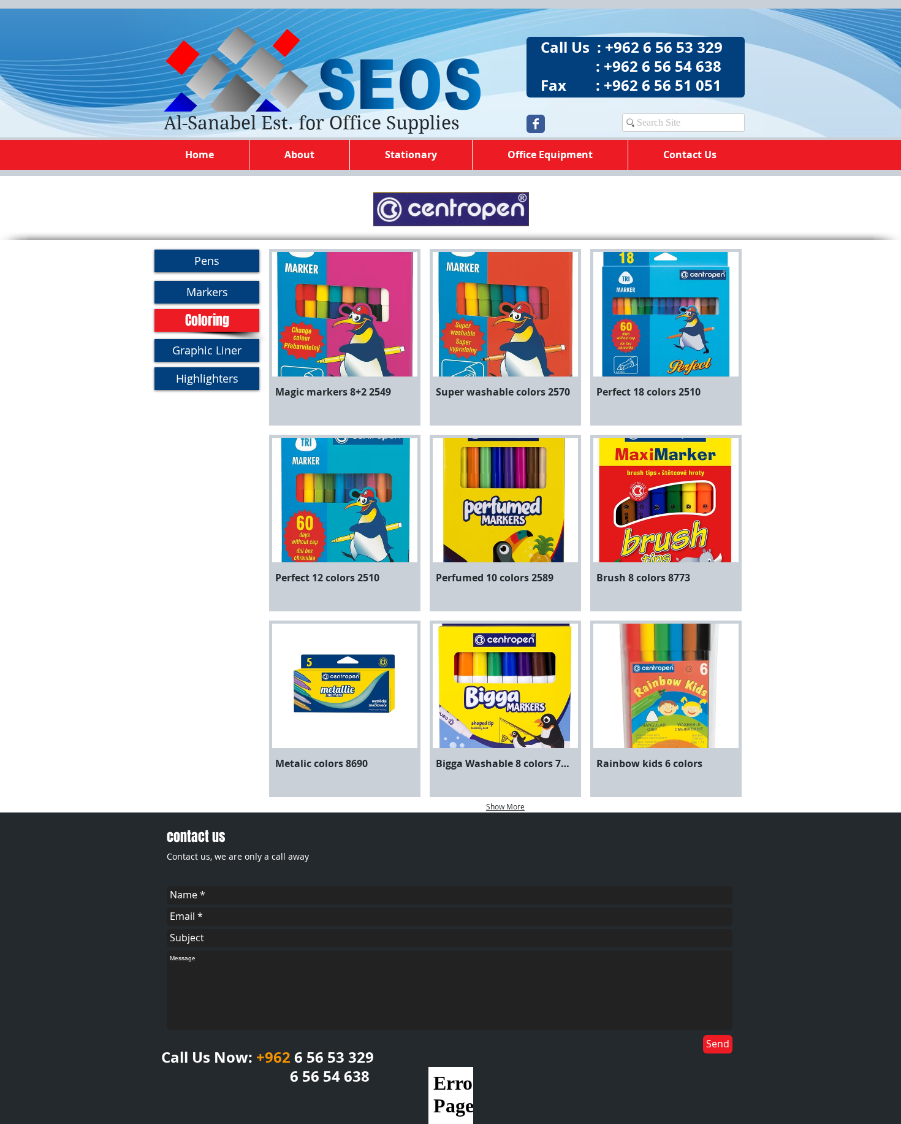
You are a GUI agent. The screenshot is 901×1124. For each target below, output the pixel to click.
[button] (344, 337)
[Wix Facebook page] (536, 124)
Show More (505, 806)
